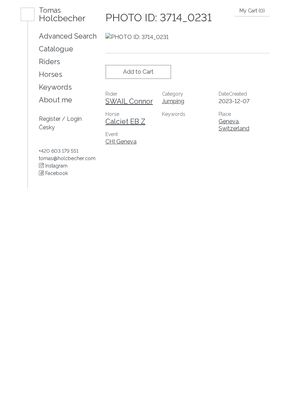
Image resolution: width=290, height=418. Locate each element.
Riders (49, 61)
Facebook (56, 173)
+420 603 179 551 (59, 151)
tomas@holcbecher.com (67, 158)
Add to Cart (138, 71)
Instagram (56, 166)
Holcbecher (62, 14)
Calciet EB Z (125, 121)
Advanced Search (68, 36)
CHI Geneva (121, 141)
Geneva (229, 121)
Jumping (173, 101)
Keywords (55, 87)
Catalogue (56, 49)
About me (55, 100)
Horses (50, 74)
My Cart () (252, 10)
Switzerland (234, 128)
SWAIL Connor (129, 101)
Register (50, 118)
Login (74, 118)
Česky (47, 127)
